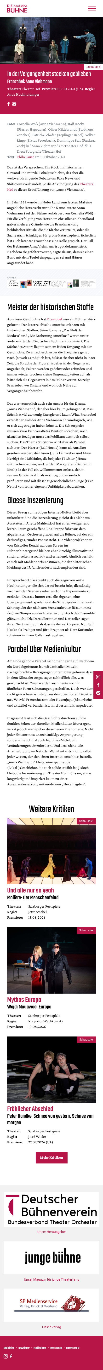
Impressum (56, 1348)
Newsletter (24, 1348)
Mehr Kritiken (51, 1157)
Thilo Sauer (25, 157)
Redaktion (9, 1348)
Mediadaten (40, 1348)
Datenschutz (73, 1348)
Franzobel (54, 319)
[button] (8, 104)
